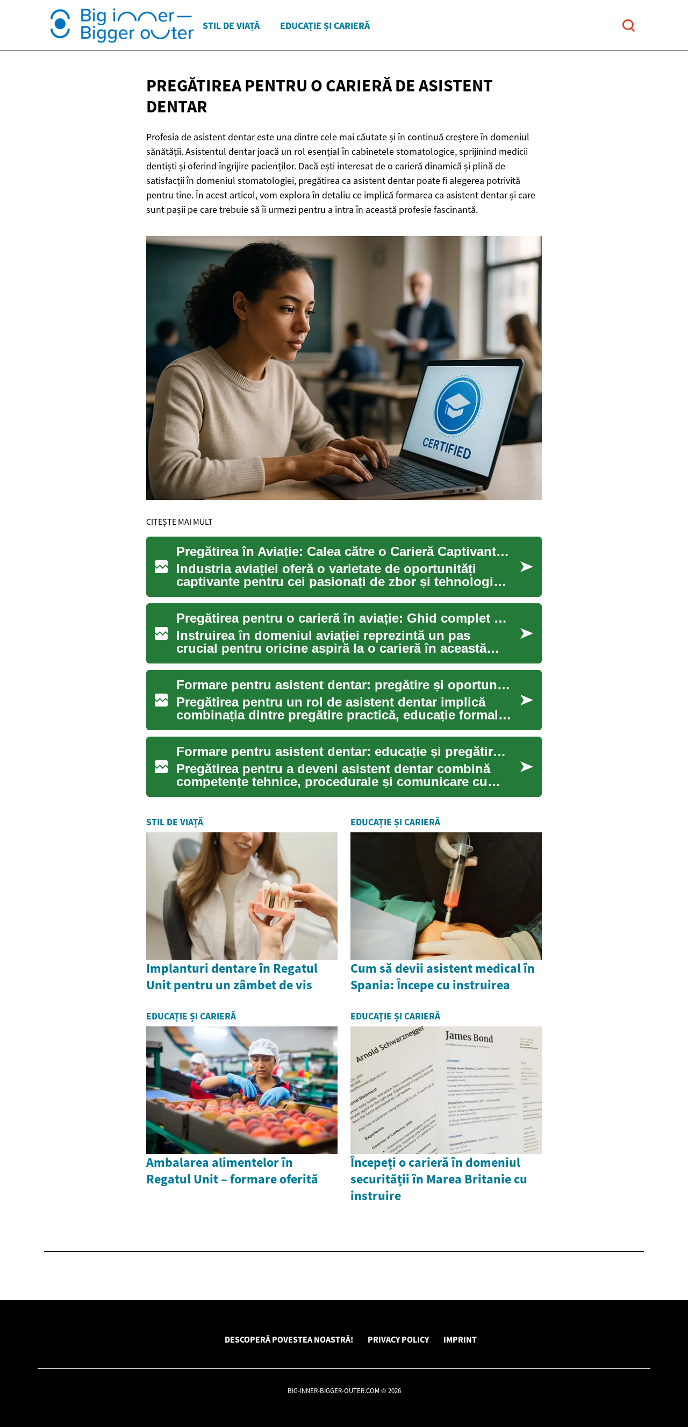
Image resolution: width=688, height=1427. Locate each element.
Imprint (460, 1339)
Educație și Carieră (325, 25)
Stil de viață (231, 25)
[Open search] (628, 25)
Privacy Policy (398, 1339)
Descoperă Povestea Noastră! (289, 1339)
